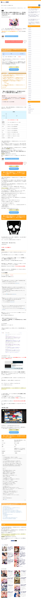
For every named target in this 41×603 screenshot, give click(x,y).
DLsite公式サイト (14, 69)
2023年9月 (29, 35)
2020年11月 (29, 71)
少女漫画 (29, 105)
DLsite (6, 499)
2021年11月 (29, 52)
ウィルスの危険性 (6, 83)
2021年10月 (29, 54)
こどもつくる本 (5, 516)
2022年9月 (29, 39)
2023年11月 (29, 33)
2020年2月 (29, 86)
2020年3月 (29, 84)
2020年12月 (29, 69)
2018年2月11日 (17, 283)
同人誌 (2, 10)
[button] (14, 101)
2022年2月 (29, 46)
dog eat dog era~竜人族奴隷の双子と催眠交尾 (9, 518)
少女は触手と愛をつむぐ (6, 506)
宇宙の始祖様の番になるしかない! (8, 514)
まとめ (4, 87)
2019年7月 (29, 97)
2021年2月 (29, 65)
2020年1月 (29, 88)
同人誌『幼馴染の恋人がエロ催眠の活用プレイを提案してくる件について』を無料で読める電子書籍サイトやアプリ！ (34, 23)
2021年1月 (29, 67)
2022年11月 (29, 37)
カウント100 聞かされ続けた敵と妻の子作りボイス (10, 517)
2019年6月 (29, 99)
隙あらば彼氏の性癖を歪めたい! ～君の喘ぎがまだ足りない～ (11, 507)
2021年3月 (29, 63)
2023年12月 (29, 31)
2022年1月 (29, 48)
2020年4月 (29, 82)
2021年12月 (29, 50)
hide (7, 73)
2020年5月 (29, 80)
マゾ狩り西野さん (5, 515)
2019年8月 (29, 95)
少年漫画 (29, 107)
